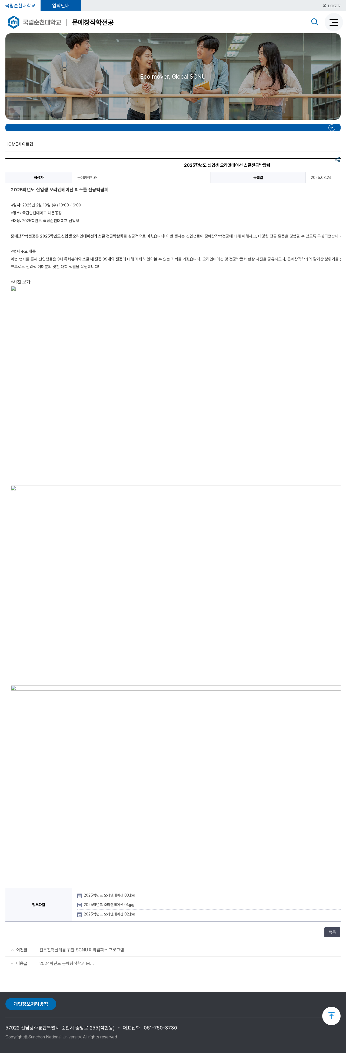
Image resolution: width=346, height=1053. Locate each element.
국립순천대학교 (20, 5)
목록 (332, 932)
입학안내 (60, 5)
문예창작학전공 (93, 22)
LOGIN (334, 6)
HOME (11, 144)
